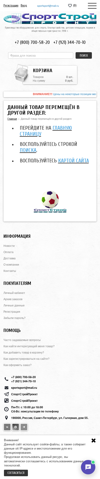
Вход (24, 5)
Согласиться (15, 473)
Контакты (9, 271)
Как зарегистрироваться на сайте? (26, 358)
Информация (16, 236)
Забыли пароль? (14, 318)
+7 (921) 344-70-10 (69, 42)
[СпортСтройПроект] (50, 18)
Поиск (84, 56)
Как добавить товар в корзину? (23, 352)
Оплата (8, 252)
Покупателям (17, 283)
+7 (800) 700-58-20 (32, 42)
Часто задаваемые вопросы (22, 340)
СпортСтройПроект (24, 394)
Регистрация (10, 5)
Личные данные (14, 305)
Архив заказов (12, 299)
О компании (11, 264)
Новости (9, 246)
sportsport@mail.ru (48, 5)
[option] (50, 94)
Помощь (12, 330)
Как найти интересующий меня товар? (29, 346)
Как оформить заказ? (17, 365)
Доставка (9, 258)
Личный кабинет (14, 293)
